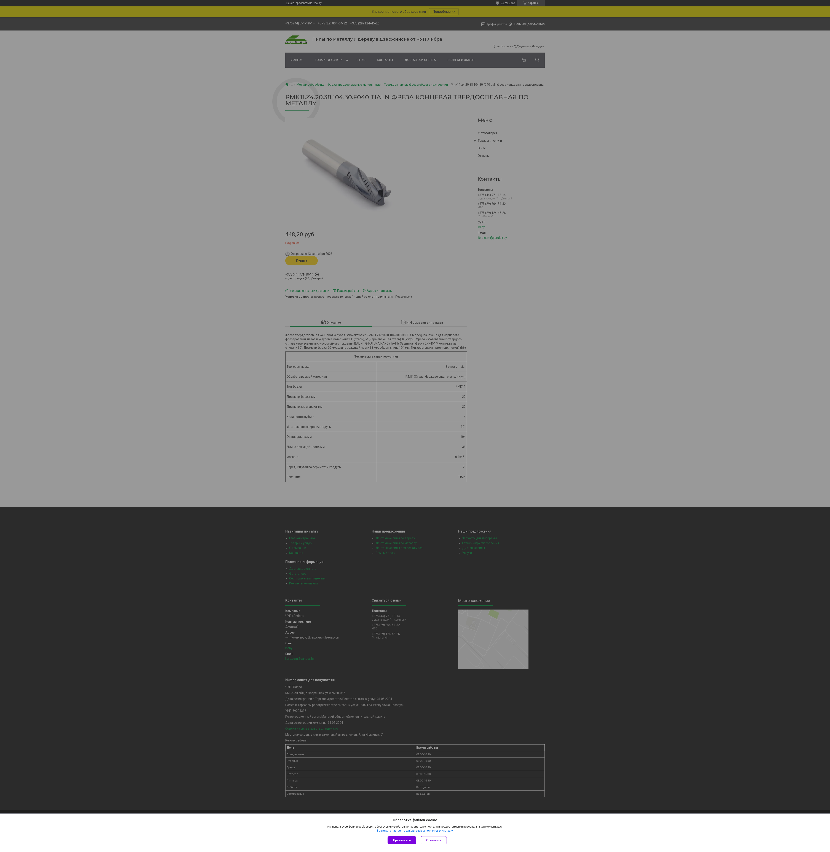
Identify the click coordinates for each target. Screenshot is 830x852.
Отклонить (433, 840)
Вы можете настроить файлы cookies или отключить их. (414, 830)
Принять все (402, 840)
